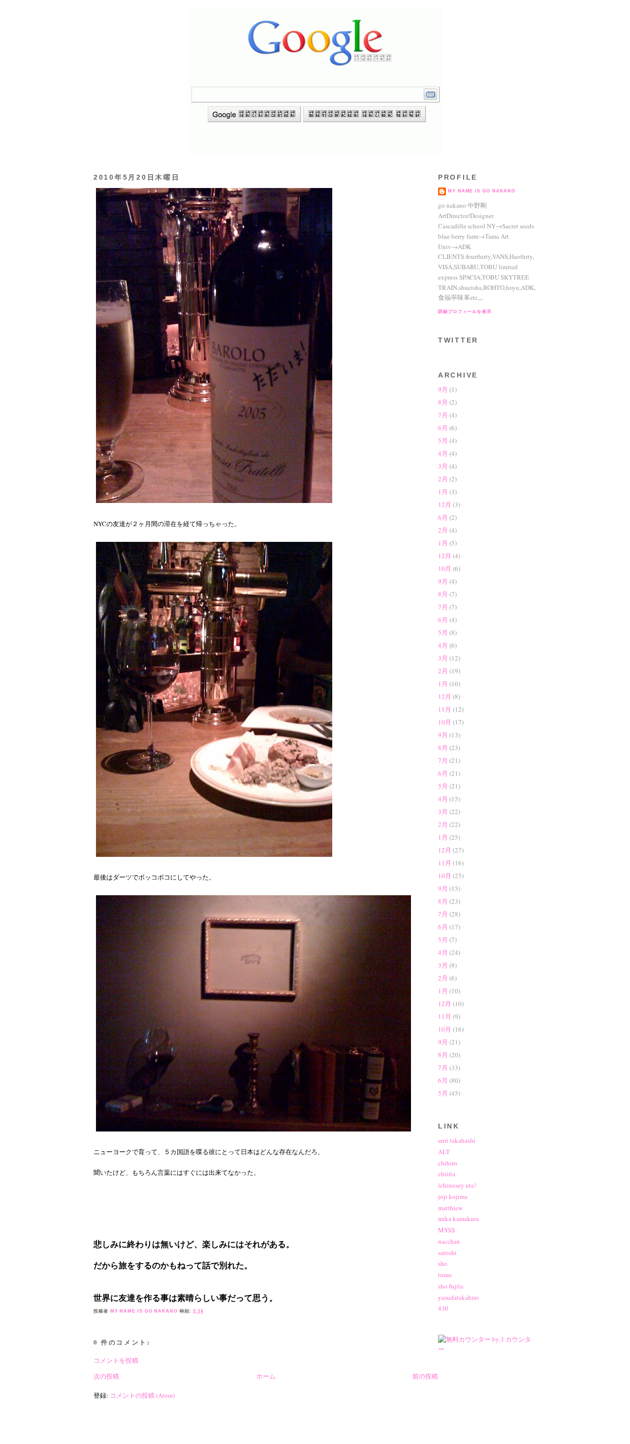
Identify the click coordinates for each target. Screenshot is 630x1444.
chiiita (446, 1173)
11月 (444, 709)
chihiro (447, 1163)
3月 (443, 466)
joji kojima (453, 1196)
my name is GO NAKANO (481, 190)
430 (443, 1308)
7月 (443, 414)
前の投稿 (425, 1376)
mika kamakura (458, 1218)
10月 (444, 568)
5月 (443, 440)
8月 (443, 402)
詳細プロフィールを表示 (465, 311)
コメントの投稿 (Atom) (142, 1395)
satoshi (447, 1252)
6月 (443, 427)
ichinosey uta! (457, 1185)
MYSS (446, 1229)
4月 (443, 453)
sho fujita (450, 1286)
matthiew (450, 1207)
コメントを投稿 (116, 1360)
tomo (445, 1274)
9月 (443, 389)
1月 (443, 491)
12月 (444, 504)
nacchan (449, 1241)
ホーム (266, 1376)
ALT (444, 1151)
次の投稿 (106, 1376)
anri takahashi (456, 1140)
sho (442, 1263)
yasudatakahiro (458, 1297)
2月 (443, 478)
